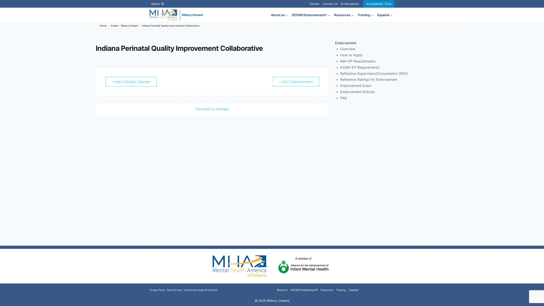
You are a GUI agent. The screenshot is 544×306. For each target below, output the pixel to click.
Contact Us (330, 4)
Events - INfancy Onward (124, 25)
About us (282, 290)
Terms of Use (174, 290)
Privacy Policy (158, 290)
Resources (327, 290)
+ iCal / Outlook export (296, 82)
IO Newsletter (350, 4)
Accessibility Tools (378, 4)
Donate (314, 4)
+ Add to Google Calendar (131, 82)
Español (353, 290)
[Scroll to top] (534, 300)
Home (103, 25)
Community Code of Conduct (201, 290)
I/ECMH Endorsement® (304, 290)
